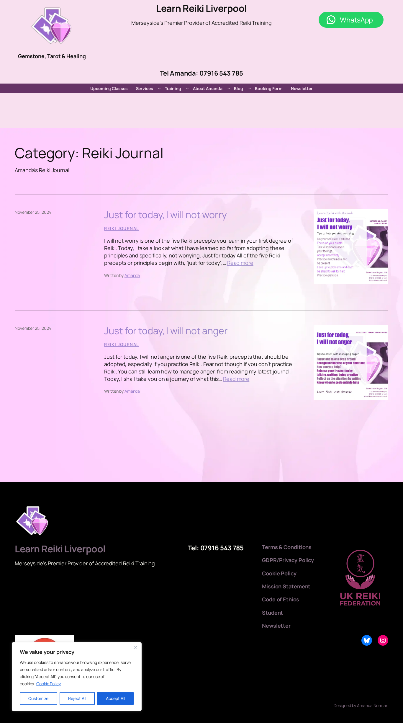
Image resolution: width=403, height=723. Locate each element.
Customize (38, 698)
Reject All (77, 698)
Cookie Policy (48, 683)
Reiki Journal (121, 228)
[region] (77, 676)
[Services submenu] (159, 88)
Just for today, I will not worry (165, 214)
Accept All (115, 698)
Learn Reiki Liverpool (201, 8)
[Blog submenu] (249, 88)
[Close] (135, 647)
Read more (240, 262)
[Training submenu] (187, 88)
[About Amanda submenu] (228, 88)
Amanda (132, 275)
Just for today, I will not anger (166, 330)
